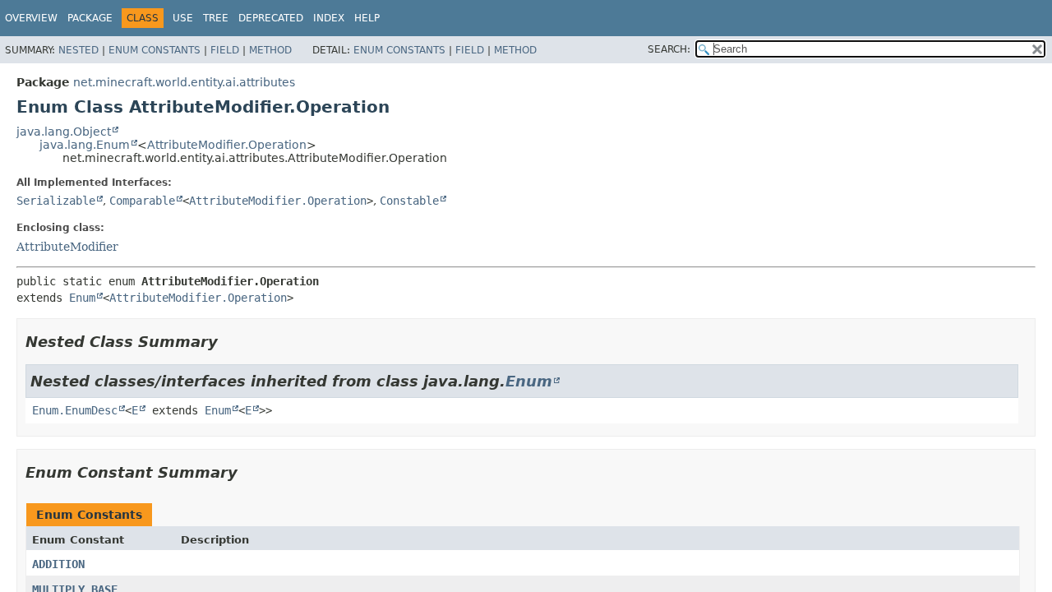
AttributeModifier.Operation (227, 144)
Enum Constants (154, 50)
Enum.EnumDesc (75, 410)
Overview (31, 18)
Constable (409, 200)
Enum (82, 297)
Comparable (142, 200)
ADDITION (58, 564)
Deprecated (270, 18)
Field (224, 50)
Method (270, 50)
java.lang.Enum (84, 144)
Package (90, 18)
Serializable (55, 200)
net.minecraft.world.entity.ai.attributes (184, 82)
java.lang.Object (63, 131)
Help (367, 18)
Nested (78, 50)
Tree (215, 18)
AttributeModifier (67, 246)
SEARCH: (669, 49)
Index (328, 18)
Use (183, 18)
